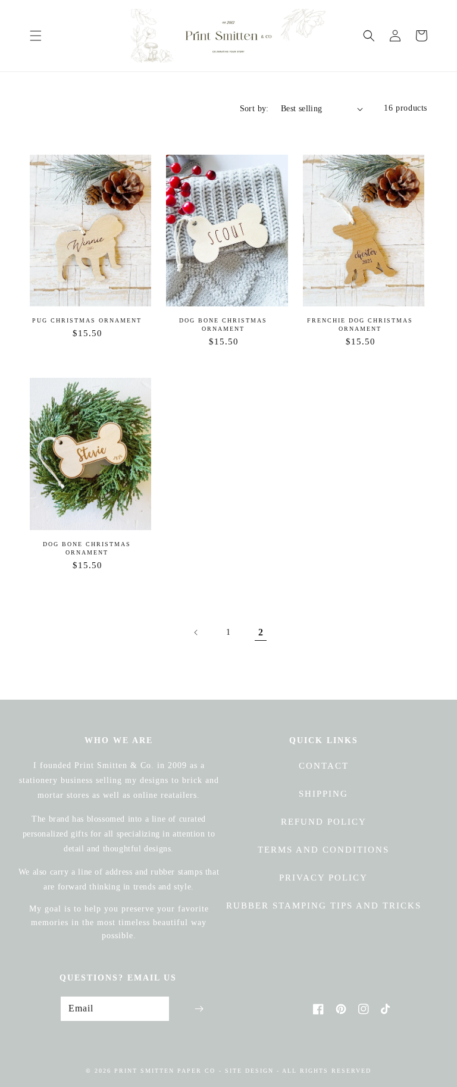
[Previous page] (196, 632)
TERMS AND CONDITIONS (323, 849)
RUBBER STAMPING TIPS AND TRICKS (323, 905)
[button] (36, 36)
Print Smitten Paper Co (164, 1070)
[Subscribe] (198, 1008)
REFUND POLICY (324, 821)
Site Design (249, 1070)
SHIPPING (323, 793)
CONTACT (324, 765)
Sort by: (254, 108)
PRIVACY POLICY (323, 877)
